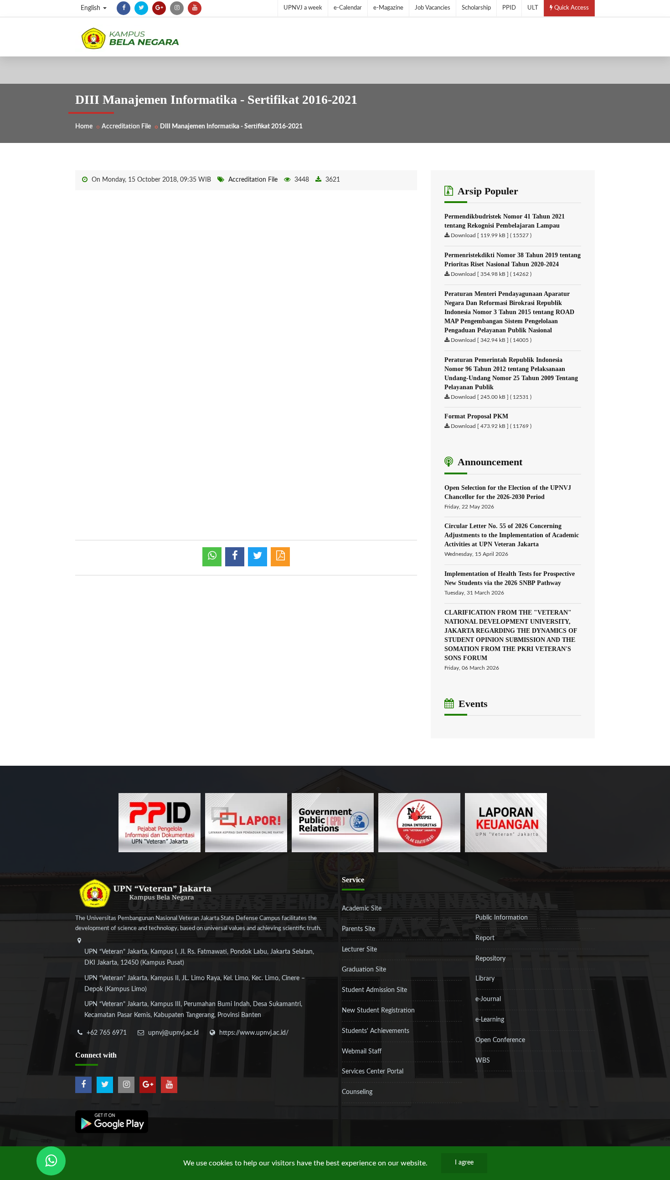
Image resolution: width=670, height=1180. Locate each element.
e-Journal (488, 999)
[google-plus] (159, 8)
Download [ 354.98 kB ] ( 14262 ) (491, 274)
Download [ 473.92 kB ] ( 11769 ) (491, 426)
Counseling (357, 1092)
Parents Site (358, 929)
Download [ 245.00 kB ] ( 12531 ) (491, 397)
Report (485, 938)
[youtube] (194, 8)
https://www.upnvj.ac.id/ (254, 1033)
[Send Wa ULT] (51, 1160)
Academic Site (361, 908)
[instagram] (177, 8)
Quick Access (571, 8)
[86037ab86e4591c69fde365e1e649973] (160, 822)
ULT (532, 8)
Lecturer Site (359, 949)
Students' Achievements (375, 1031)
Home (84, 126)
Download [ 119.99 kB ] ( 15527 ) (491, 235)
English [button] (91, 8)
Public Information (501, 918)
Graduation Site (364, 969)
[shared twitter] (257, 556)
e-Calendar (348, 8)
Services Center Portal (372, 1071)
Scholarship (476, 8)
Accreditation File (126, 126)
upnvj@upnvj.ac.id (173, 1033)
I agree (464, 1163)
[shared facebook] (234, 556)
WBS (482, 1061)
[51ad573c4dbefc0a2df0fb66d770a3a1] (419, 822)
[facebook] (123, 8)
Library (485, 979)
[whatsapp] (212, 556)
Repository (490, 959)
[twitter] (141, 8)
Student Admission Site (374, 990)
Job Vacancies (432, 8)
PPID (509, 8)
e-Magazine (388, 8)
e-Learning (489, 1020)
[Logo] (130, 38)
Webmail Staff (361, 1051)
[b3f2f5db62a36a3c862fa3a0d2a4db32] (246, 822)
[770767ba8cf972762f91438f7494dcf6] (506, 822)
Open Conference (500, 1040)
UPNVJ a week (302, 8)
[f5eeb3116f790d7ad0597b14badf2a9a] (333, 822)
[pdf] (280, 556)
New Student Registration (378, 1010)
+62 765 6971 (107, 1033)
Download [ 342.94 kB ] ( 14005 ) (491, 340)
